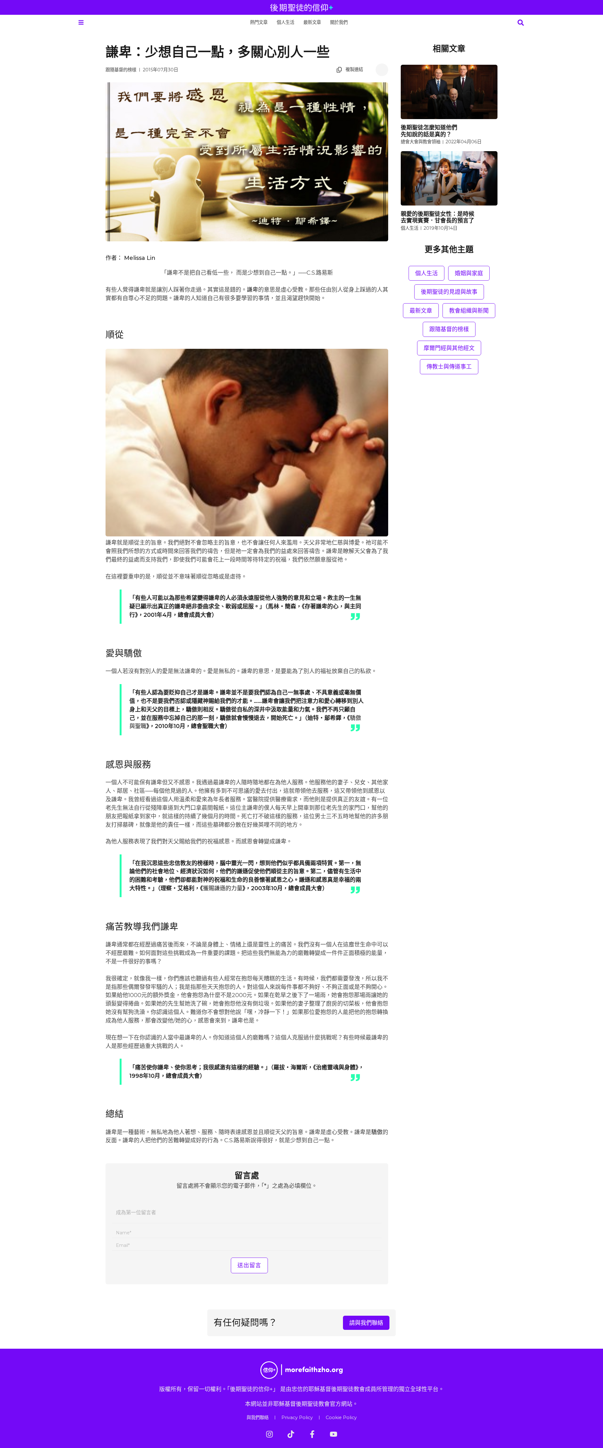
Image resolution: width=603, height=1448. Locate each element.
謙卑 (252, 289)
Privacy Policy (297, 1417)
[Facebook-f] (312, 1434)
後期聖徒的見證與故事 (449, 291)
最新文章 (312, 22)
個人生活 (285, 22)
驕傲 (377, 1132)
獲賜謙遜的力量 (222, 888)
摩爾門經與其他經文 (449, 348)
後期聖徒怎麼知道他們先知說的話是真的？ (429, 131)
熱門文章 (259, 22)
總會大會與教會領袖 (420, 142)
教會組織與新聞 (469, 310)
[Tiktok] (290, 1434)
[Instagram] (269, 1434)
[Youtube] (333, 1434)
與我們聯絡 (258, 1417)
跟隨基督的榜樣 (121, 70)
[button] (80, 22)
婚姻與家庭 (469, 273)
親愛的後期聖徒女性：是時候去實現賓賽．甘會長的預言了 (437, 217)
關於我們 (339, 22)
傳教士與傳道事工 (449, 366)
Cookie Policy (341, 1417)
